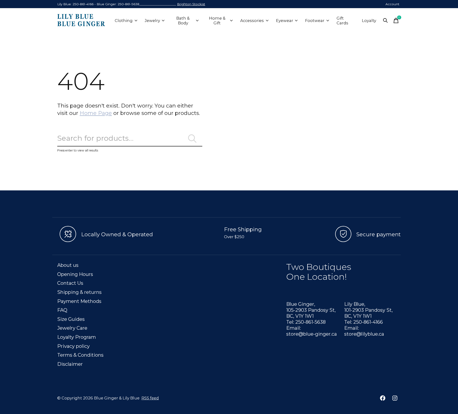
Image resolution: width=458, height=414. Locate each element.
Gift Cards (342, 20)
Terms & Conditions (80, 355)
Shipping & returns (79, 292)
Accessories (252, 20)
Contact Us (70, 283)
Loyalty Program (76, 337)
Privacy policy (73, 346)
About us (67, 265)
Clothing (124, 20)
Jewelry (152, 20)
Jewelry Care (72, 328)
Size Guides (71, 319)
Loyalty (369, 20)
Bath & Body (183, 20)
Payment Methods (79, 301)
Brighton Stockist (191, 4)
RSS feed (150, 398)
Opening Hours (75, 274)
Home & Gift (217, 20)
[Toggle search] (385, 20)
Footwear (314, 20)
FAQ (62, 310)
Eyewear (284, 20)
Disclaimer (70, 364)
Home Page (96, 113)
